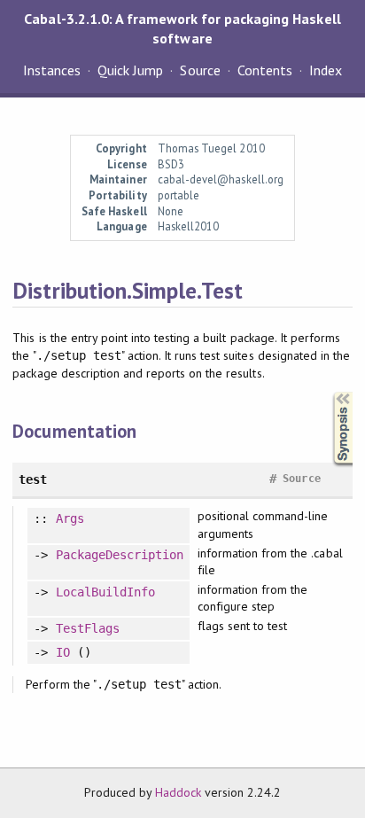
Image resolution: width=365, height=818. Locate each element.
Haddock (178, 792)
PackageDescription (119, 555)
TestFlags (88, 628)
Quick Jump (130, 70)
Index (325, 70)
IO (63, 652)
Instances (52, 70)
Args (70, 518)
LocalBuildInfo (105, 592)
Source (200, 70)
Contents (264, 70)
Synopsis (328, 392)
